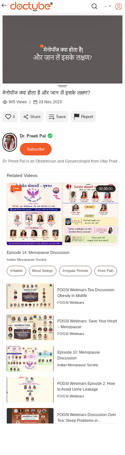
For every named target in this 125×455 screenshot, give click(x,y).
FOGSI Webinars (70, 302)
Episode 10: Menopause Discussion (78, 355)
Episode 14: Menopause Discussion (38, 252)
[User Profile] (118, 6)
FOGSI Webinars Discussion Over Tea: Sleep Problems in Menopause (86, 418)
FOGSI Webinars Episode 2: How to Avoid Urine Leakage (86, 386)
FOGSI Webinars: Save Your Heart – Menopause (87, 324)
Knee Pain (105, 271)
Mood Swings (42, 271)
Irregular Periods (75, 271)
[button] (107, 6)
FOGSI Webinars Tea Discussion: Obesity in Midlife (86, 293)
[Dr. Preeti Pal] (11, 142)
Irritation (16, 271)
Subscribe (36, 149)
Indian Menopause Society (26, 259)
